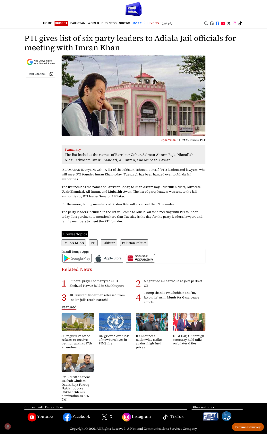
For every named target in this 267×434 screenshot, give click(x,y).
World (93, 23)
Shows (124, 23)
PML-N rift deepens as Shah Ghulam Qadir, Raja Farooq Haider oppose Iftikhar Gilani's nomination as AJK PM (76, 388)
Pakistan (77, 23)
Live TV (153, 23)
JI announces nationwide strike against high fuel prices (149, 341)
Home (47, 23)
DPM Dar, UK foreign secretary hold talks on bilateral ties (188, 339)
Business (109, 23)
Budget (61, 23)
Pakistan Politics (134, 243)
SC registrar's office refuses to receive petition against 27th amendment (77, 341)
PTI (93, 243)
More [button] (138, 23)
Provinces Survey (248, 427)
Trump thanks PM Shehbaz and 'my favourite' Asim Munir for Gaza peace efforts (171, 297)
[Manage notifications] (7, 426)
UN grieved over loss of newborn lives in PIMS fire (114, 339)
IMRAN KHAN (73, 243)
